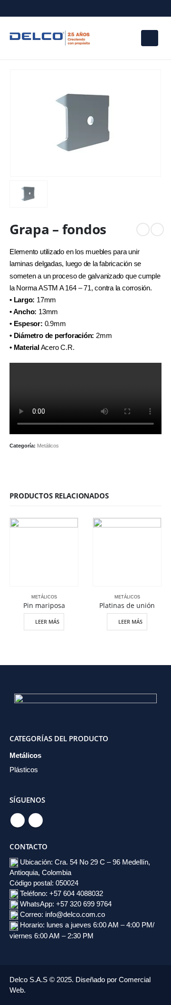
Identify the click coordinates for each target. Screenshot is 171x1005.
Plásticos (24, 770)
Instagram (35, 820)
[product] (44, 552)
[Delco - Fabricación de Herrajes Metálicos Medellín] (50, 37)
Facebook (17, 820)
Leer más (47, 621)
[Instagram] (32, 8)
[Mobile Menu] (149, 38)
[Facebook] (16, 8)
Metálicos (48, 445)
